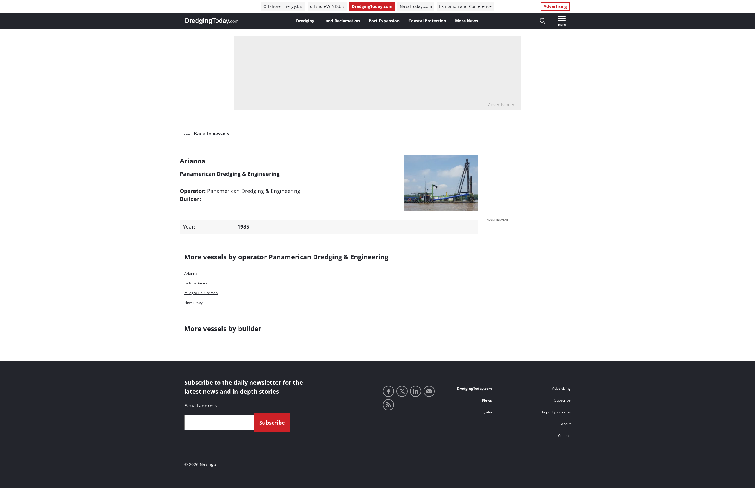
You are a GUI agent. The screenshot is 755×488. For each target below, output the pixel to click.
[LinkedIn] (415, 391)
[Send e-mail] (429, 391)
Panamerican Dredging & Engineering (253, 190)
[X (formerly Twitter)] (402, 391)
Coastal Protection (427, 21)
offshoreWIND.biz (327, 6)
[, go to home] (211, 21)
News (487, 400)
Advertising (555, 6)
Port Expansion (384, 21)
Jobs (488, 412)
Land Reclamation (341, 21)
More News (466, 21)
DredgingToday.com (372, 6)
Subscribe (562, 400)
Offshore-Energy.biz (283, 6)
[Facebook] (388, 391)
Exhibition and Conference (465, 6)
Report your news (556, 412)
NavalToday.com (416, 6)
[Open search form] (542, 21)
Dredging (305, 21)
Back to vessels (211, 133)
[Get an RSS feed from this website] (388, 404)
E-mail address (200, 405)
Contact (564, 435)
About (566, 423)
